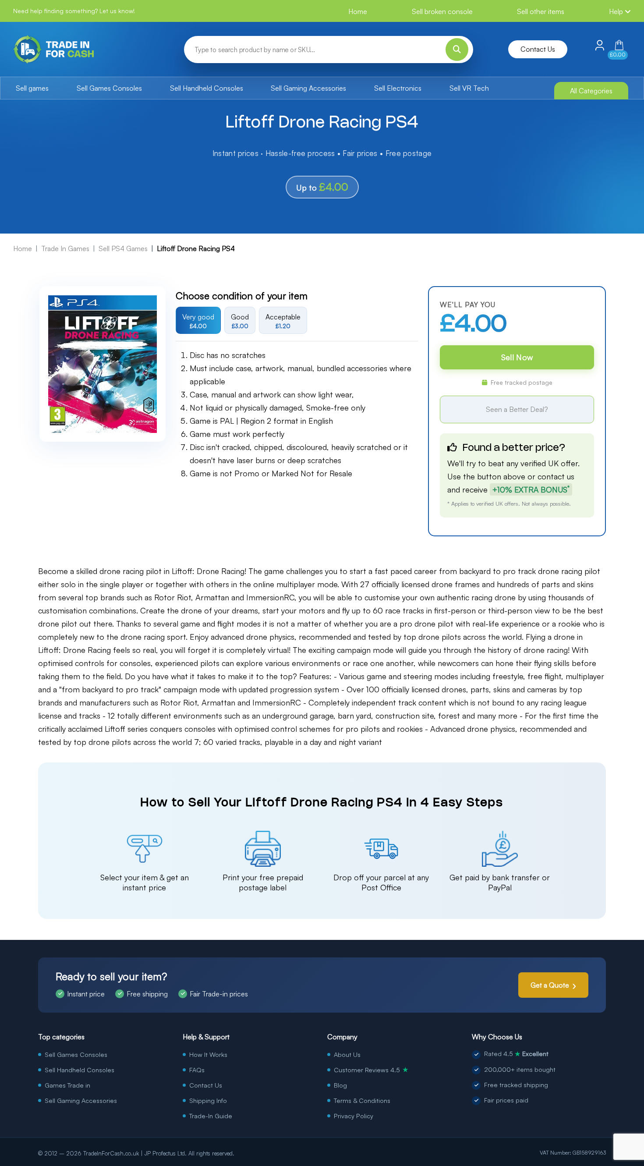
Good (240, 321)
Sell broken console (442, 11)
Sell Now (517, 357)
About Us (347, 1054)
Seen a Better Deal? (517, 409)
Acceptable (283, 321)
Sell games (32, 88)
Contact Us (537, 49)
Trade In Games (65, 248)
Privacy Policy (353, 1116)
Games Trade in (67, 1085)
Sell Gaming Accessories (308, 88)
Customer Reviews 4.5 (371, 1070)
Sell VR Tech (469, 88)
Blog (340, 1085)
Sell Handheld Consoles (206, 88)
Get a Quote (550, 985)
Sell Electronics (397, 88)
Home (357, 11)
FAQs (197, 1070)
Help (617, 11)
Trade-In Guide (210, 1116)
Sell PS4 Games (123, 248)
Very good (198, 321)
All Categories (591, 90)
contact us (556, 476)
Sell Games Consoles (109, 88)
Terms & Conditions (362, 1100)
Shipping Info (208, 1100)
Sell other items (540, 11)
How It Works (208, 1054)
